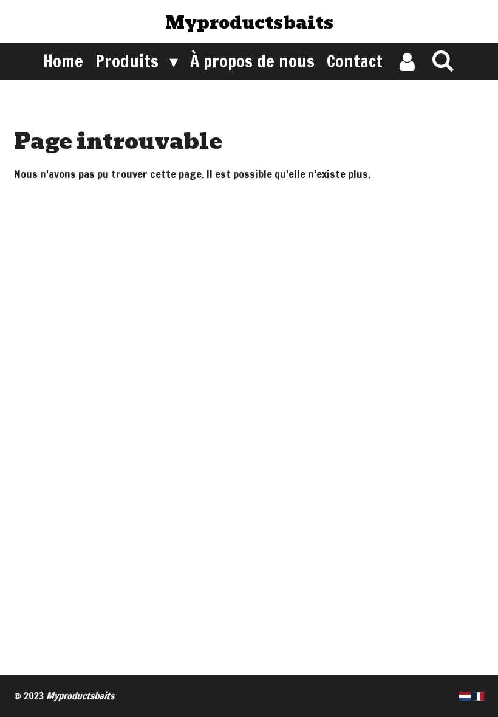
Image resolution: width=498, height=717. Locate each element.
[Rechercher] (443, 60)
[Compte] (407, 61)
